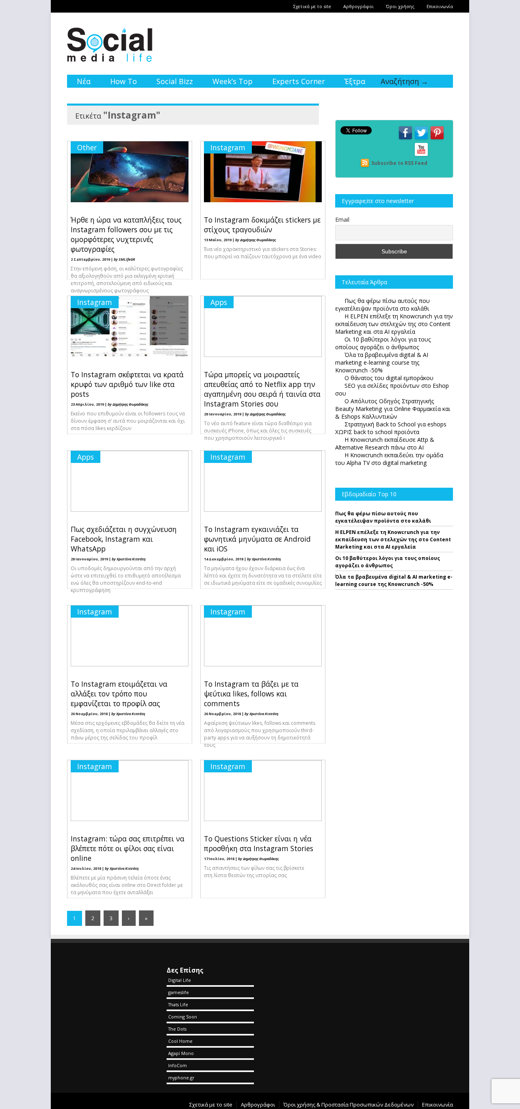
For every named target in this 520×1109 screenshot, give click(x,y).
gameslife (178, 992)
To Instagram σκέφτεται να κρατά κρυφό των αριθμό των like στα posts (127, 384)
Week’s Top (232, 81)
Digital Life (179, 980)
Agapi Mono (181, 1053)
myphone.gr (181, 1077)
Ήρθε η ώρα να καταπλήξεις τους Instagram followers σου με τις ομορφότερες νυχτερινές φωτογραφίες (126, 234)
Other (87, 147)
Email (342, 219)
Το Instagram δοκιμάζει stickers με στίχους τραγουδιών (262, 224)
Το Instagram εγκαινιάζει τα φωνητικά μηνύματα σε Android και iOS (257, 538)
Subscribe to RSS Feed (399, 163)
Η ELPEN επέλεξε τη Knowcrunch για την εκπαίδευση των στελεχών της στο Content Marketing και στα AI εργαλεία (393, 539)
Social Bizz (174, 81)
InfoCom (177, 1065)
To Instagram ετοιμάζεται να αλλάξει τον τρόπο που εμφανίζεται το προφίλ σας (119, 693)
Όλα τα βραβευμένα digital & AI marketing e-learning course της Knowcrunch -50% (394, 580)
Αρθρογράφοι (358, 6)
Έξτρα (354, 81)
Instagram (227, 147)
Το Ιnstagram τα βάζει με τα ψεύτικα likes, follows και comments (251, 693)
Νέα (84, 81)
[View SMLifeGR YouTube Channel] (421, 155)
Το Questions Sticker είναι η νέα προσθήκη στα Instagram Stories (258, 843)
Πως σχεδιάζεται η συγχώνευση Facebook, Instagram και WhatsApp (124, 538)
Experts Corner (298, 81)
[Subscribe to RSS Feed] (365, 163)
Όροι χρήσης (400, 6)
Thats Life (178, 1004)
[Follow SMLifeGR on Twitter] (421, 139)
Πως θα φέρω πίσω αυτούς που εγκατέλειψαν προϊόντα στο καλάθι (383, 517)
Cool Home (180, 1041)
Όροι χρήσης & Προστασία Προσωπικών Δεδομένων (349, 1104)
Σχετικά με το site (312, 6)
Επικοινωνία (440, 6)
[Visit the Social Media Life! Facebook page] (405, 139)
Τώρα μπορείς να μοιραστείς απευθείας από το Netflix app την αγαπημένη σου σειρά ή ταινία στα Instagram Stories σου (262, 389)
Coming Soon (182, 1017)
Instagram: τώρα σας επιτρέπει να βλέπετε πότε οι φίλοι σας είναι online (127, 848)
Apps (218, 302)
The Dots (177, 1029)
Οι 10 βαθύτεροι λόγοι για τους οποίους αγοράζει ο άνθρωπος (387, 562)
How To (123, 81)
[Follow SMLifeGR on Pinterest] (437, 139)
